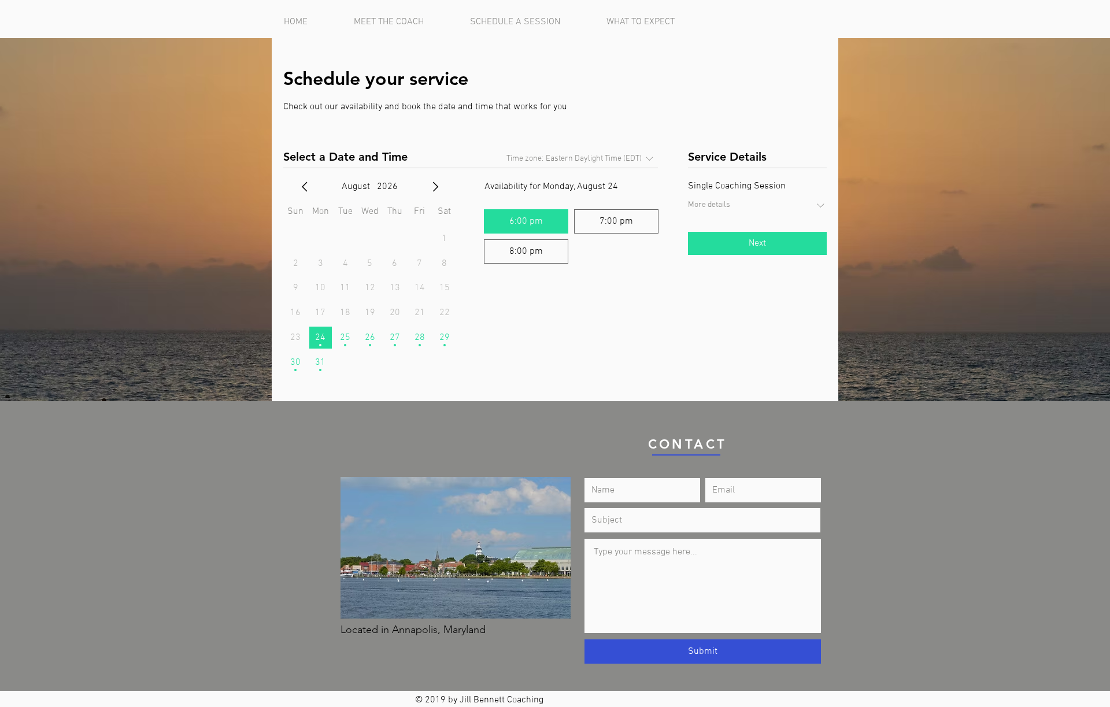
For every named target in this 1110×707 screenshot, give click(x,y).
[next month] (435, 187)
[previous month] (305, 187)
